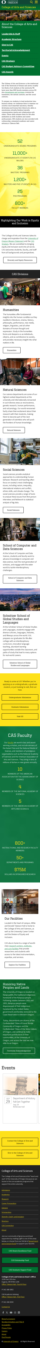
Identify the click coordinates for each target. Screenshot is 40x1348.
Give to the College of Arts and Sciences (20, 1154)
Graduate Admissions (20, 707)
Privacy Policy (7, 1328)
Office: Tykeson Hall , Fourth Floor (14, 1284)
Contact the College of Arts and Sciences (20, 1142)
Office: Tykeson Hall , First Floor (13, 1297)
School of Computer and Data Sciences (20, 579)
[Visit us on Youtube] (11, 1313)
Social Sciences (13, 510)
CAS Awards (7, 72)
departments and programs (15, 92)
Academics (6, 1194)
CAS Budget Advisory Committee (18, 66)
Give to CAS (7, 44)
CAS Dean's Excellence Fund (20, 1251)
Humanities (11, 350)
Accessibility (6, 1325)
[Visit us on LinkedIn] (19, 1313)
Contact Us (6, 1307)
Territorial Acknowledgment (16, 50)
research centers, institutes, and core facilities (18, 947)
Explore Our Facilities (17, 965)
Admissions (6, 1190)
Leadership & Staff (11, 34)
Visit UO (20, 716)
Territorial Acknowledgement (19, 1051)
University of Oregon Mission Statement (20, 240)
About (4, 1230)
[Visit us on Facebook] (3, 1313)
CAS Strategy (8, 61)
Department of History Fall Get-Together (20, 1098)
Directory (5, 1221)
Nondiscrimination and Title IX (13, 1322)
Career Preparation (9, 1203)
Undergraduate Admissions (20, 697)
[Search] (31, 2)
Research (5, 1199)
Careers (4, 1331)
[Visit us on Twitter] (7, 1313)
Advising (5, 1208)
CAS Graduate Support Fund (20, 1270)
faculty (10, 742)
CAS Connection (8, 1225)
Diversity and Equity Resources (20, 260)
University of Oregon (10, 1341)
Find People (6, 1337)
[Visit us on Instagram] (15, 1313)
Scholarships (6, 1212)
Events (5, 55)
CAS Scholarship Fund (20, 1260)
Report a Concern (8, 1319)
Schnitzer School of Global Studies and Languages (20, 664)
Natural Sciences (14, 430)
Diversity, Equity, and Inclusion (13, 1216)
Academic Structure (11, 39)
